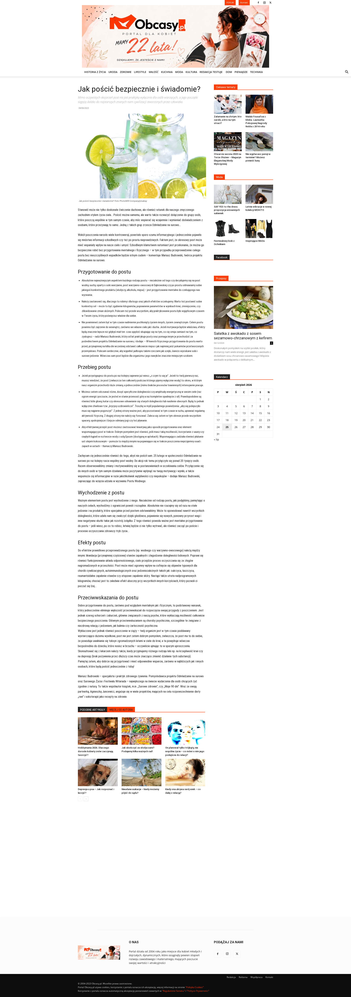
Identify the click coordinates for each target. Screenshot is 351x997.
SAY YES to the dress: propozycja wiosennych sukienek (227, 210)
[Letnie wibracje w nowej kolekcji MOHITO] (259, 194)
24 (218, 427)
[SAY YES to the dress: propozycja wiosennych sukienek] (228, 194)
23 (268, 420)
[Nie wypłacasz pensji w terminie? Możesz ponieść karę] (259, 141)
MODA (179, 72)
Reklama (243, 977)
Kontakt (269, 977)
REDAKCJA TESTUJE (211, 72)
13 (244, 413)
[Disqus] (141, 859)
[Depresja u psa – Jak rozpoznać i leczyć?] (98, 772)
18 (227, 420)
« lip (216, 439)
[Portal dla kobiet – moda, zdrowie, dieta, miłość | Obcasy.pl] (175, 36)
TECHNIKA (256, 72)
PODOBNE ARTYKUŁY (92, 709)
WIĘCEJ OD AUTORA (121, 709)
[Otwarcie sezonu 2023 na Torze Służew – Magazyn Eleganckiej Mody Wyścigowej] (228, 141)
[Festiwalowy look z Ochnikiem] (228, 228)
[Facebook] (258, 2)
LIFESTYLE (140, 72)
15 (260, 413)
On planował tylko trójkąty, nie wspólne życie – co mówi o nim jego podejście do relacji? (184, 751)
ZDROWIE (125, 72)
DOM (229, 72)
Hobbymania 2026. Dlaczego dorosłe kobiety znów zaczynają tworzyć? (95, 751)
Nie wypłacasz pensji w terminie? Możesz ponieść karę (258, 157)
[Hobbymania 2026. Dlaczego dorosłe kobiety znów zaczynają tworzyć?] (98, 731)
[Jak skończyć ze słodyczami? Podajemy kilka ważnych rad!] (141, 731)
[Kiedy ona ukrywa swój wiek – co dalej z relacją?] (185, 772)
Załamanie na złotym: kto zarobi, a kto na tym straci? (227, 120)
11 (227, 413)
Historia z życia (95, 72)
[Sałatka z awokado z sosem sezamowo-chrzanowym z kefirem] (243, 307)
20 (244, 420)
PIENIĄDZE (241, 72)
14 (252, 413)
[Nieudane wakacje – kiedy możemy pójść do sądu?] (141, 772)
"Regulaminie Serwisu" (173, 990)
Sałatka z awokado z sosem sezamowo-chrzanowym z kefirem (243, 335)
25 (227, 427)
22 (260, 420)
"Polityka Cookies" (194, 987)
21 (252, 420)
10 (218, 413)
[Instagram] (264, 2)
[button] (346, 72)
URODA (112, 72)
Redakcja (231, 977)
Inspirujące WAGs (255, 241)
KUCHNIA (167, 72)
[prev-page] (80, 799)
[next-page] (86, 799)
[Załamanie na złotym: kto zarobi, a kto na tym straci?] (228, 104)
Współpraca (256, 977)
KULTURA (191, 72)
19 (236, 420)
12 (236, 413)
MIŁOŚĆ (153, 72)
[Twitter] (270, 2)
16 (268, 413)
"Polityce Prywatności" (198, 990)
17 (218, 420)
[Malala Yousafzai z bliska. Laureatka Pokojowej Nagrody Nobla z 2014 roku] (259, 104)
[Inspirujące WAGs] (259, 228)
